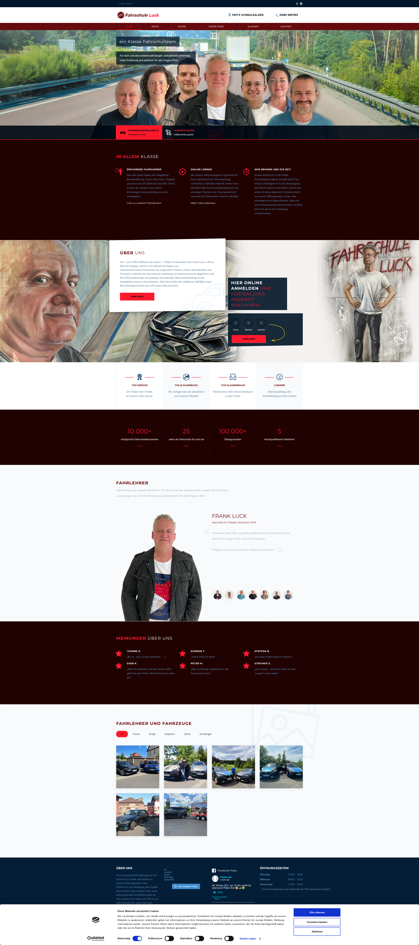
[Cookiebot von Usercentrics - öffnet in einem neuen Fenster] (96, 938)
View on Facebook (219, 897)
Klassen (253, 26)
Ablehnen (317, 931)
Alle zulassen (317, 912)
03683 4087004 (289, 15)
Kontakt (286, 26)
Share (217, 899)
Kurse (182, 26)
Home (129, 26)
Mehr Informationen (203, 203)
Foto (220, 892)
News (155, 26)
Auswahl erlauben (317, 922)
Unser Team (216, 26)
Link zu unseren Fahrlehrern (144, 203)
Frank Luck (225, 877)
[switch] (169, 938)
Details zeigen (248, 938)
